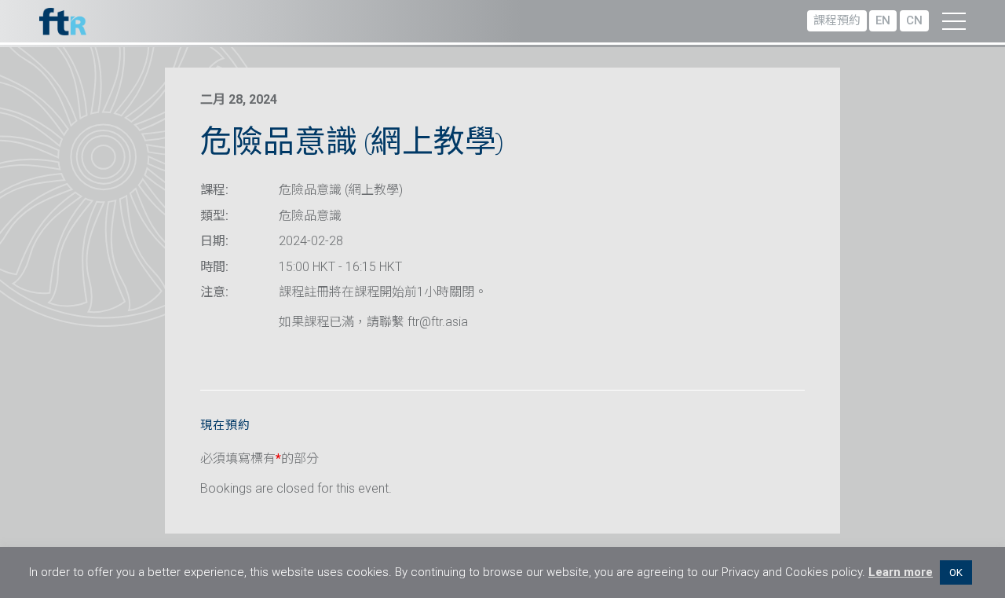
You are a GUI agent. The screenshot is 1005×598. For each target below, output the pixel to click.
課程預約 (837, 20)
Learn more (900, 572)
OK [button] (956, 572)
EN (882, 20)
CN (914, 20)
